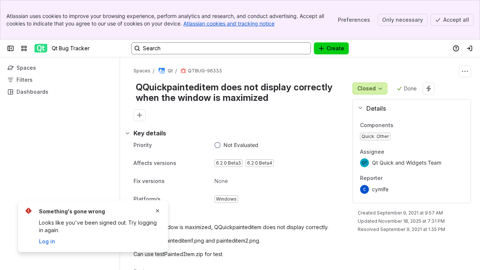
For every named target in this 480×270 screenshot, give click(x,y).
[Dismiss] (157, 210)
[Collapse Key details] (127, 133)
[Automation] (429, 88)
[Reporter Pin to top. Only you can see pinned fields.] (399, 179)
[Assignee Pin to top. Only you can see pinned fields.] (401, 152)
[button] (409, 108)
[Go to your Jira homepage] (41, 48)
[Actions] (465, 71)
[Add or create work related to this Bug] (140, 115)
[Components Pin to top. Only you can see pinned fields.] (399, 125)
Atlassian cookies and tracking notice (228, 23)
